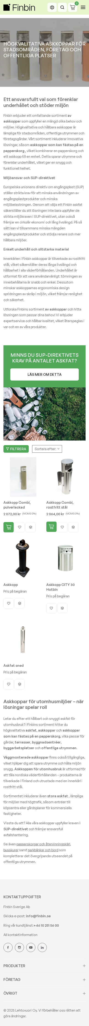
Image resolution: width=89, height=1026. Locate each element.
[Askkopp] (23, 559)
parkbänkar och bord (43, 850)
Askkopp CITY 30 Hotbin (60, 587)
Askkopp (10, 584)
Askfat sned (13, 665)
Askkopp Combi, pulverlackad (17, 504)
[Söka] (62, 7)
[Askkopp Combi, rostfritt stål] (66, 477)
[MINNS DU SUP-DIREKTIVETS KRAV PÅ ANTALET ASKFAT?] (44, 366)
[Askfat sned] (23, 640)
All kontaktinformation (20, 935)
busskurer (10, 850)
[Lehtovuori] (19, 7)
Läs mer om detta (45, 374)
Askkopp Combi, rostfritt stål (59, 504)
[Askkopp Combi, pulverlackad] (23, 477)
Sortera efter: (45, 449)
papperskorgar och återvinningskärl (43, 844)
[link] (44, 414)
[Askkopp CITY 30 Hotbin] (66, 559)
